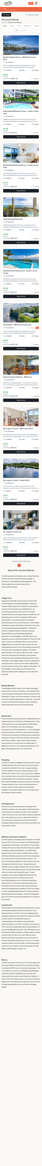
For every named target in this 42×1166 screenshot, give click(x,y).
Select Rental (21, 82)
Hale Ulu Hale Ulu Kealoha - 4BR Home (17, 377)
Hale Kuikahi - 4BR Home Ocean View (17, 325)
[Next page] (26, 565)
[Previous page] (15, 565)
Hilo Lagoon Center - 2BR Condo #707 (18, 429)
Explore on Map (33, 15)
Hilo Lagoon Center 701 (12, 532)
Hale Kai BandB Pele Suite (13, 219)
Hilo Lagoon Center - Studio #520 (16, 480)
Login (31, 3)
